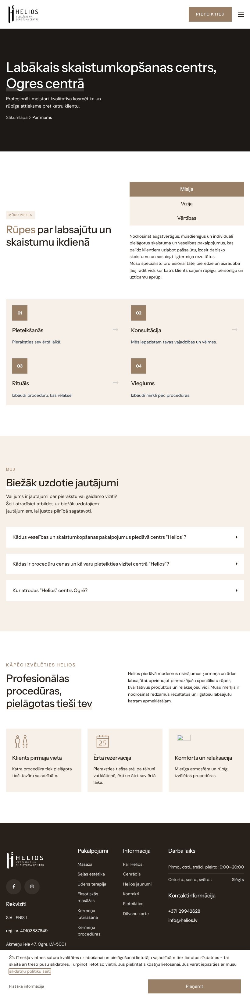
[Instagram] (32, 886)
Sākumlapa (16, 117)
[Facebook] (13, 886)
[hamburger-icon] (241, 14)
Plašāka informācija (26, 986)
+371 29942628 (184, 911)
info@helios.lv (183, 920)
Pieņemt (194, 986)
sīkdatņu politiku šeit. (30, 971)
